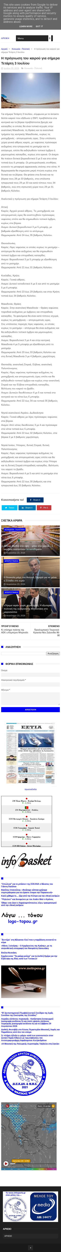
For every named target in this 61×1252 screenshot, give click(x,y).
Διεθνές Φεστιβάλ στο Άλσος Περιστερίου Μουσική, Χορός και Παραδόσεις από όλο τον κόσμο (30, 1030)
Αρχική (4, 49)
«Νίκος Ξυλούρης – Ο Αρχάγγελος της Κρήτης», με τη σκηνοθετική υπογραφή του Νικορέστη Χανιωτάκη (26, 947)
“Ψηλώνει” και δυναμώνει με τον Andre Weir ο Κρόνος (27, 899)
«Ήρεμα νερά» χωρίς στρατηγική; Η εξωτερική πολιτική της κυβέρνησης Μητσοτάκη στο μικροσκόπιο (28, 608)
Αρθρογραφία (11, 561)
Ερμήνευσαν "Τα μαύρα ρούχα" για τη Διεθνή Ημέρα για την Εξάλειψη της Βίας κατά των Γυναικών (29, 957)
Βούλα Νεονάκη (8, 953)
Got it (39, 26)
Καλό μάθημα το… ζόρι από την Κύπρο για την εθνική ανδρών (30, 896)
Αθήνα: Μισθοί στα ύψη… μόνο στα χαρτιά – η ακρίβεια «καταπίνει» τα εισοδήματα (28, 548)
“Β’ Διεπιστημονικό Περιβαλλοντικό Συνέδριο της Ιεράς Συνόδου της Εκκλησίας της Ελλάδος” (27, 1014)
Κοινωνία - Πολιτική (21, 49)
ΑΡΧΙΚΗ (5, 38)
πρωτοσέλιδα (31, 789)
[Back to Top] (30, 1247)
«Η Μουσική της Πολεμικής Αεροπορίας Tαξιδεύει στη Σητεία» (30, 1044)
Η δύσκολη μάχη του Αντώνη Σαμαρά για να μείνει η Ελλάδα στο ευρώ (30, 579)
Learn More (25, 26)
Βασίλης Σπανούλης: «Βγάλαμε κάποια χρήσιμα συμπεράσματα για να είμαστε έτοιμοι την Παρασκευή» (27, 891)
